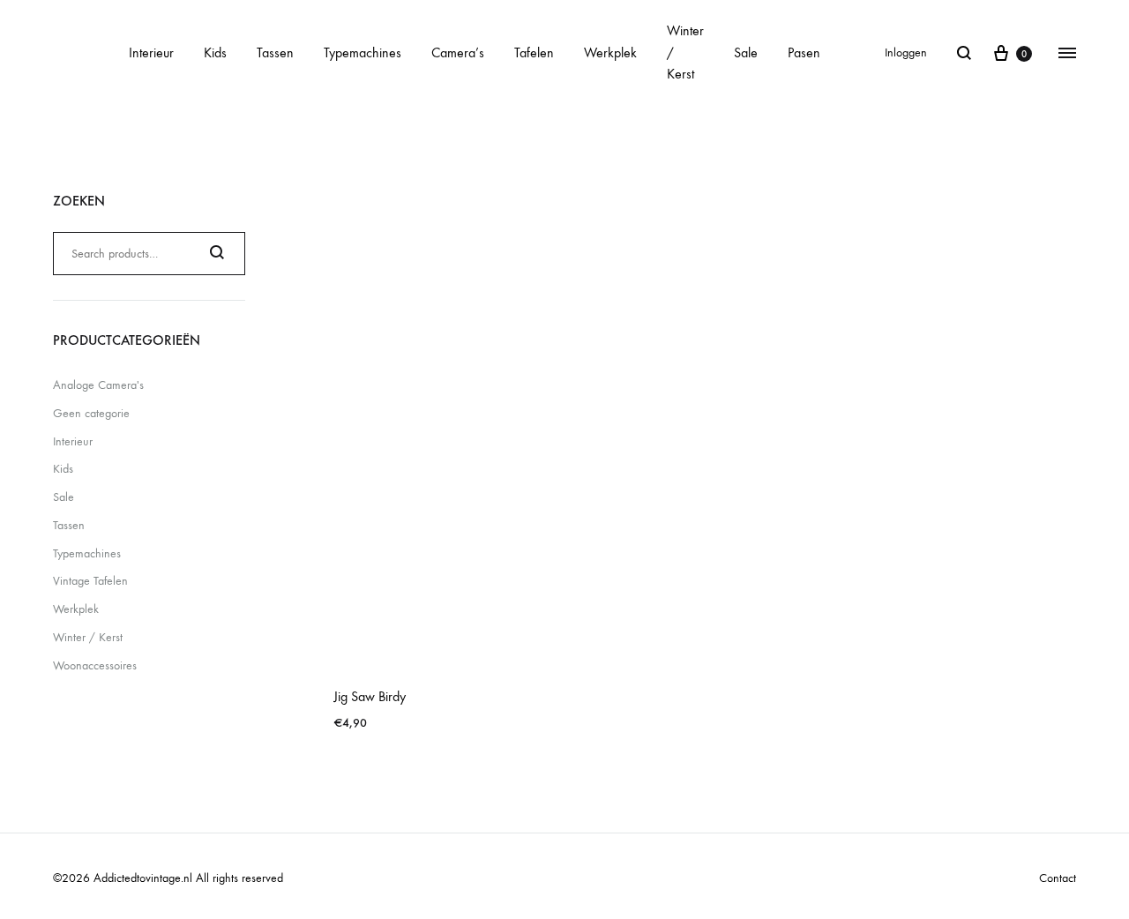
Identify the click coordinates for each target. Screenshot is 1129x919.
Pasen (804, 52)
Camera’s (457, 52)
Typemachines (362, 52)
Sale (746, 52)
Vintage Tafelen (90, 580)
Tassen (275, 52)
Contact (1057, 877)
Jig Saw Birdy (369, 696)
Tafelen (534, 52)
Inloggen (906, 52)
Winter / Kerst (685, 52)
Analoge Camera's (98, 384)
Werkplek (610, 52)
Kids (215, 52)
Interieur (151, 52)
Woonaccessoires (95, 665)
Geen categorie (91, 413)
